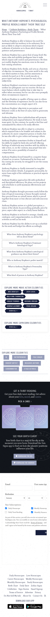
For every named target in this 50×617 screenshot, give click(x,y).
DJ (6, 357)
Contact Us (37, 596)
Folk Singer (37, 357)
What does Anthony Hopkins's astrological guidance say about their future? (25, 252)
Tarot (31, 10)
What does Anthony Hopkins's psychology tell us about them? (25, 235)
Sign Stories (24, 589)
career (38, 397)
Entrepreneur (20, 357)
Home (4, 29)
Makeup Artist (12, 363)
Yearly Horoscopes (35, 582)
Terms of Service (16, 592)
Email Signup (37, 589)
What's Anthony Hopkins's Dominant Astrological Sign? (25, 244)
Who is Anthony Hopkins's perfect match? (25, 260)
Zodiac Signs (36, 586)
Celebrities (12, 589)
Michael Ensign (31, 301)
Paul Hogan (31, 306)
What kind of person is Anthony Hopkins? (25, 275)
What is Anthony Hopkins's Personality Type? (25, 267)
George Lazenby (13, 306)
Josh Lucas (31, 291)
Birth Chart (13, 586)
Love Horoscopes (33, 575)
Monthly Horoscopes (16, 582)
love (21, 397)
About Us (27, 596)
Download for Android (25, 462)
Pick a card (24, 401)
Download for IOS (25, 456)
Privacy (38, 592)
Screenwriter (11, 368)
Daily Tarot (24, 586)
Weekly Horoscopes (34, 579)
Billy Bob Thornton (15, 296)
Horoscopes (21, 10)
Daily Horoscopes (16, 575)
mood (27, 397)
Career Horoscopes (16, 579)
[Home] (25, 5)
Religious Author (32, 363)
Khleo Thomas (13, 301)
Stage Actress (30, 368)
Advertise (29, 592)
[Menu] (45, 5)
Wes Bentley (13, 291)
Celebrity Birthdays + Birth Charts (24, 29)
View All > (13, 310)
